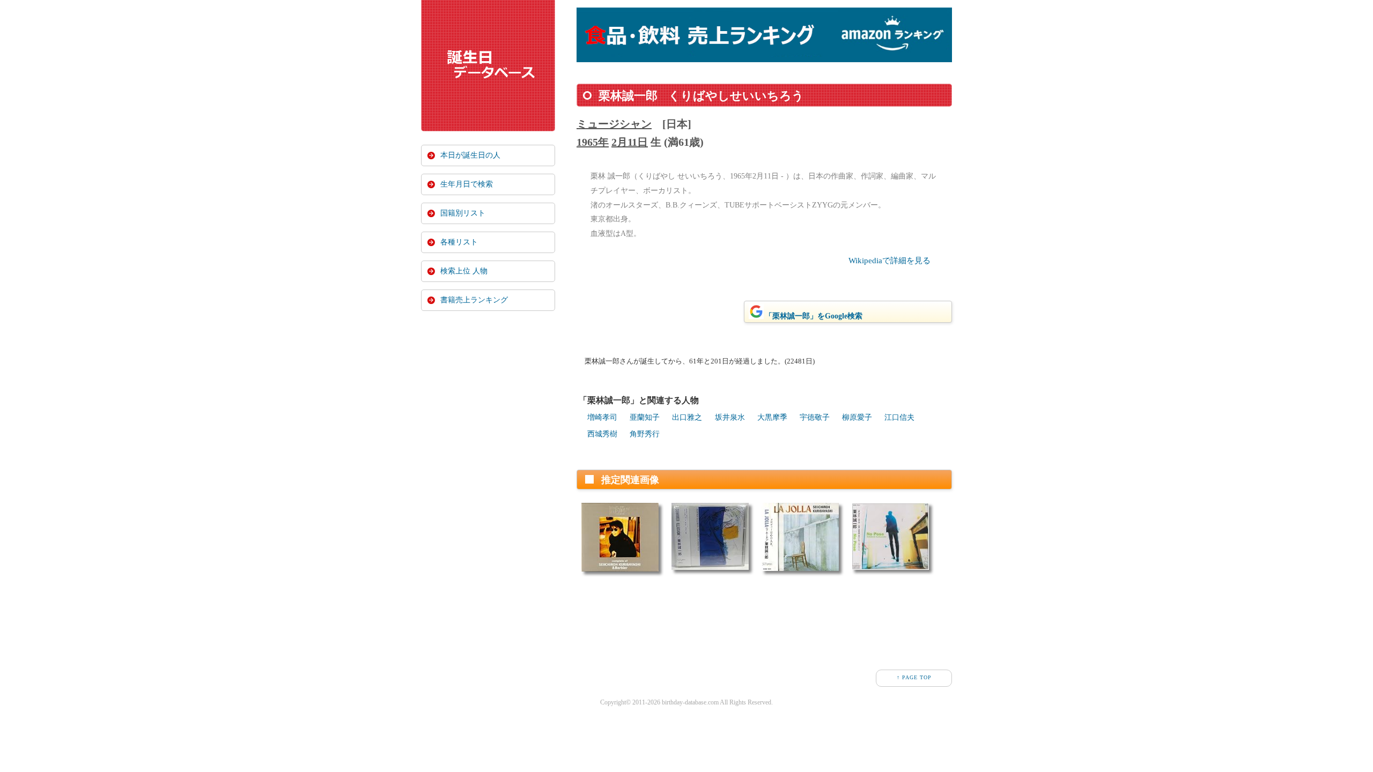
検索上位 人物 (464, 271)
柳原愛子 (857, 417)
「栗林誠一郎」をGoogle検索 (813, 316)
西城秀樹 (602, 434)
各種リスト (459, 242)
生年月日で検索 (466, 184)
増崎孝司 (602, 417)
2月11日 (629, 142)
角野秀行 (645, 434)
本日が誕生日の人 (470, 155)
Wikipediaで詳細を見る (889, 260)
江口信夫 (899, 417)
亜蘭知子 (645, 417)
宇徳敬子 (815, 417)
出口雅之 (687, 417)
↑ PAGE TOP (914, 677)
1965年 (593, 142)
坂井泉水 (730, 417)
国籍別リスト (462, 213)
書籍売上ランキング (474, 300)
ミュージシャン (614, 124)
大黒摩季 (772, 417)
